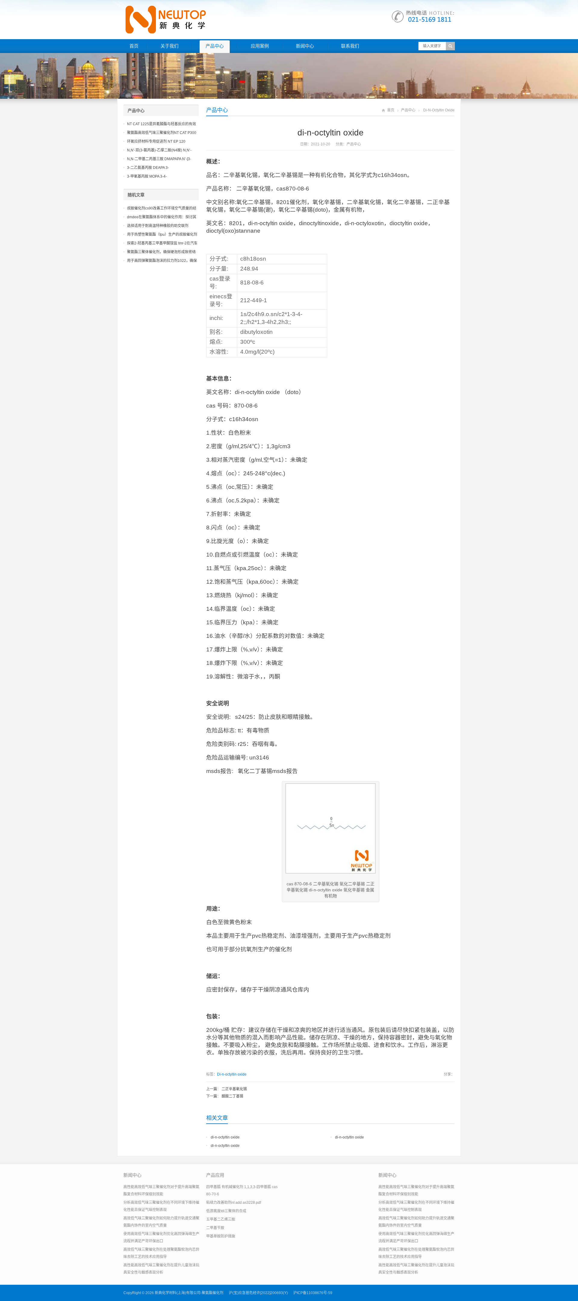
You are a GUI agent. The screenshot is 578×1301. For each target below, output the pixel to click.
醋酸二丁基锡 (232, 1096)
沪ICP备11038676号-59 (312, 1293)
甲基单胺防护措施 (220, 1236)
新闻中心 (305, 45)
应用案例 (260, 45)
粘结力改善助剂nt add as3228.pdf (233, 1202)
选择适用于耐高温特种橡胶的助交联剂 (157, 226)
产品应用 (215, 1175)
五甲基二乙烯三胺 (220, 1219)
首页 (133, 45)
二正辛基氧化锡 (234, 1089)
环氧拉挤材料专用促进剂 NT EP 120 (156, 141)
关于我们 (169, 45)
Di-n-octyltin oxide (232, 1074)
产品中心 (215, 45)
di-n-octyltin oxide (225, 1137)
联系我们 (350, 45)
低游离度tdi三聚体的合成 (226, 1211)
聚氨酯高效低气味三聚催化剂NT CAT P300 (161, 133)
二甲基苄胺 (215, 1228)
